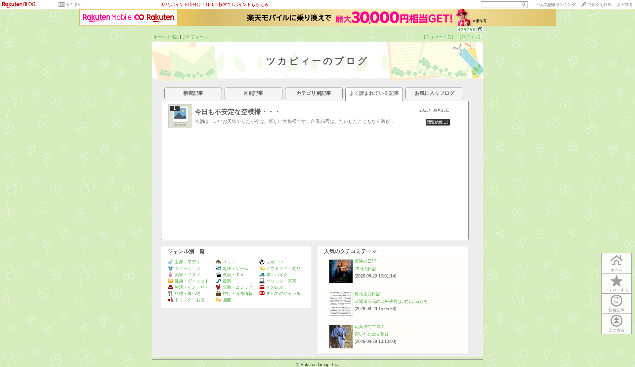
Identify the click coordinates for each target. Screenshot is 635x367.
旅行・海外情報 (238, 293)
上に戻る (616, 330)
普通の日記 (365, 261)
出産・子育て (187, 262)
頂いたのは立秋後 (372, 334)
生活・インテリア (192, 287)
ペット (229, 262)
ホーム (159, 36)
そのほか (73, 4)
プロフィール (195, 36)
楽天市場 (624, 4)
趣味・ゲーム (235, 268)
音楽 (227, 280)
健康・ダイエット (192, 280)
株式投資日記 (367, 293)
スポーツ (274, 262)
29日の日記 (365, 268)
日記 (174, 36)
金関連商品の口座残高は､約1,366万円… (393, 301)
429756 (467, 29)
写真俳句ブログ (370, 326)
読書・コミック (238, 287)
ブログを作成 (600, 4)
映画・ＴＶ (233, 274)
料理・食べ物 (187, 293)
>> (555, 4)
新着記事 (616, 310)
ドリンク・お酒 (190, 299)
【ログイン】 (470, 36)
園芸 (227, 299)
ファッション (187, 268)
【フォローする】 (438, 36)
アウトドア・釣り (283, 268)
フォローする (616, 290)
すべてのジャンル (283, 293)
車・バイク (277, 274)
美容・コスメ (187, 274)
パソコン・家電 (281, 280)
